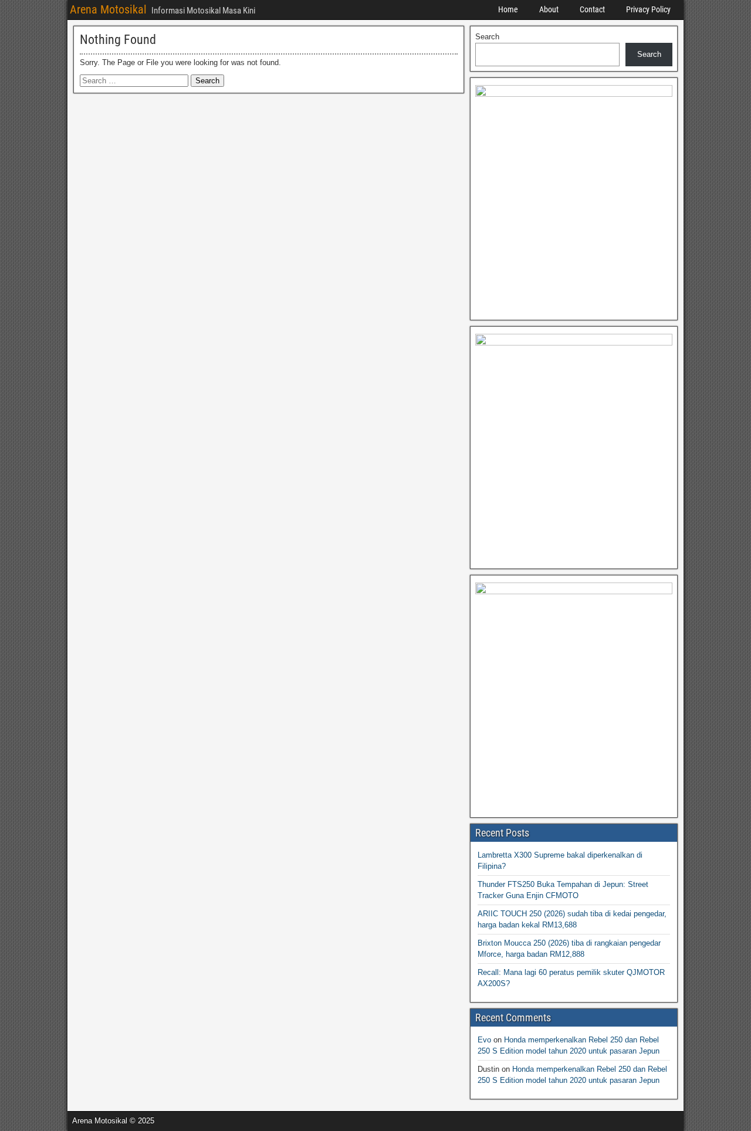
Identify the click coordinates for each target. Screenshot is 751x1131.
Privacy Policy (648, 9)
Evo (484, 1039)
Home (508, 9)
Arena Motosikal (108, 9)
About (549, 9)
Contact (592, 9)
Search (487, 36)
